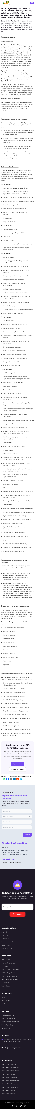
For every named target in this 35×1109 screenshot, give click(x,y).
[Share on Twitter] (21, 779)
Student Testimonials (8, 963)
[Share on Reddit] (17, 779)
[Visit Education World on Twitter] (21, 1106)
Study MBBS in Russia (8, 1090)
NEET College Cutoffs (9, 973)
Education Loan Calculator (10, 979)
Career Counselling (8, 1015)
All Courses (5, 983)
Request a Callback (17, 769)
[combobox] (3, 817)
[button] (4, 779)
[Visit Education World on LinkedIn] (25, 1106)
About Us (5, 935)
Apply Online (17, 764)
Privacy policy (6, 945)
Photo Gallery (6, 960)
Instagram (18, 862)
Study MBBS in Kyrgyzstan (10, 1067)
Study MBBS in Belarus (9, 1094)
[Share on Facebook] (7, 779)
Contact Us (5, 938)
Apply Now (5, 932)
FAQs (3, 997)
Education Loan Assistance (10, 1022)
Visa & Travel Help (7, 1025)
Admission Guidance (8, 1018)
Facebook (5, 862)
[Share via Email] (11, 779)
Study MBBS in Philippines (10, 1087)
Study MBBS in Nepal (8, 1074)
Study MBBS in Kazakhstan (10, 1071)
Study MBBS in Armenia (9, 1077)
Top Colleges (6, 986)
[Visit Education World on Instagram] (17, 1106)
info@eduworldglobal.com (12, 1048)
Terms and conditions (8, 942)
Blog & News (6, 1000)
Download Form (7, 948)
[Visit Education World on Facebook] (8, 1106)
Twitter (11, 862)
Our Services (6, 1004)
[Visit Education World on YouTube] (12, 1106)
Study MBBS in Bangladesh (10, 1080)
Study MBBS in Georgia (9, 1064)
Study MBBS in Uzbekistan (10, 1084)
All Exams (5, 966)
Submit (27, 835)
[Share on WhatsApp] (4, 779)
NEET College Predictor (9, 976)
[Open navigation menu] (32, 3)
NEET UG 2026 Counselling (10, 969)
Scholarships (6, 1028)
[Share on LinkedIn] (14, 779)
